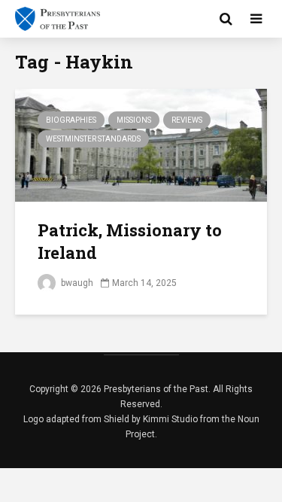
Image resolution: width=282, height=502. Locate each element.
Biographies (71, 120)
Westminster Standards (93, 139)
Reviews (186, 120)
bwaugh (76, 283)
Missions (134, 120)
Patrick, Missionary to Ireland (130, 241)
